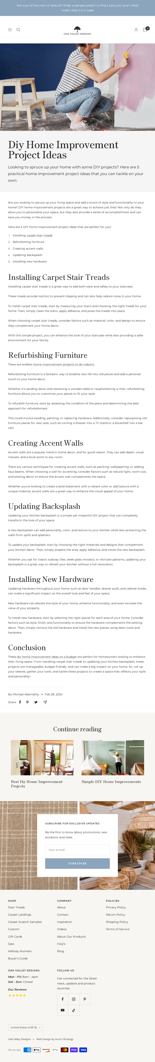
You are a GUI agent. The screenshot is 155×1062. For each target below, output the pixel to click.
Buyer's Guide (18, 958)
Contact (62, 914)
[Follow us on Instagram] (73, 999)
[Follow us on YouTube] (62, 1010)
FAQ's (61, 944)
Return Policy (115, 914)
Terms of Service (117, 929)
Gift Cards (15, 936)
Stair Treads (16, 907)
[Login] (136, 29)
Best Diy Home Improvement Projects (37, 783)
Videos (62, 929)
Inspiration (64, 922)
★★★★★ (17, 995)
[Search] (18, 29)
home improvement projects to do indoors (63, 364)
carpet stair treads (39, 235)
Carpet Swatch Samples (25, 922)
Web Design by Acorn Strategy (54, 1039)
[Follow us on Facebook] (62, 999)
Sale (11, 944)
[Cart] (145, 29)
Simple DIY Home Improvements (111, 781)
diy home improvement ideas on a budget (46, 657)
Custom (13, 929)
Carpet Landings (19, 914)
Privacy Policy (116, 907)
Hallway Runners (20, 951)
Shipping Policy (117, 922)
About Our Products (71, 936)
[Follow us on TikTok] (73, 1010)
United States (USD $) (24, 1027)
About (61, 907)
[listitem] (20, 702)
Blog (60, 951)
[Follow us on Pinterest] (84, 999)
